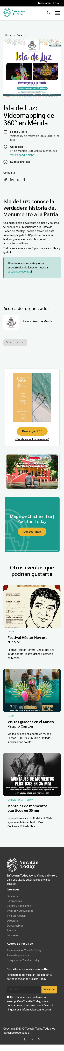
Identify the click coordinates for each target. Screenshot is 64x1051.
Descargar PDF (32, 431)
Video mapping (15, 342)
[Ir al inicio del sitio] (14, 16)
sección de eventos (19, 271)
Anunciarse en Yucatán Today (24, 950)
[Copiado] (5, 180)
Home (8, 35)
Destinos (12, 896)
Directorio (13, 920)
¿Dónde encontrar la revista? (32, 439)
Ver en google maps (22, 155)
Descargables (15, 925)
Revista (11, 930)
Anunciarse (44, 3)
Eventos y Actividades (20, 910)
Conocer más (32, 531)
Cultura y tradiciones (19, 905)
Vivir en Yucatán (16, 915)
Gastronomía (14, 901)
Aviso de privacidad (18, 955)
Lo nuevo (12, 935)
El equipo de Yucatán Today (23, 960)
